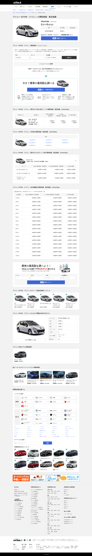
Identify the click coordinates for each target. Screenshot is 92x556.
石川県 (58, 504)
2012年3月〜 (33, 140)
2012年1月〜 (49, 140)
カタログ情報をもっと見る (30, 339)
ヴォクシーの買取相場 (18, 508)
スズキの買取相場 (34, 496)
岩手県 (55, 491)
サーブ (41, 432)
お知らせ (49, 546)
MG (40, 434)
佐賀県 (52, 529)
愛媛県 (55, 525)
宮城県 (58, 491)
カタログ (30, 6)
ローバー (29, 434)
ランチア (54, 434)
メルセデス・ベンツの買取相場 (36, 507)
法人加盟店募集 (67, 547)
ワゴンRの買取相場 (17, 512)
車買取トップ (16, 489)
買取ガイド (66, 502)
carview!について (39, 546)
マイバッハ (29, 432)
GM (53, 432)
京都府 (55, 514)
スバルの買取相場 (34, 503)
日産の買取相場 (34, 498)
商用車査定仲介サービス (68, 523)
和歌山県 (52, 516)
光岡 (15, 436)
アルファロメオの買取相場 (36, 521)
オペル (15, 434)
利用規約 (72, 546)
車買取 (52, 6)
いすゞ (15, 426)
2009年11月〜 (65, 142)
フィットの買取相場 (18, 510)
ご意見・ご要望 (73, 547)
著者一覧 (47, 547)
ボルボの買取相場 (34, 523)
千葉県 (48, 498)
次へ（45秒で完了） (46, 89)
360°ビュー (22, 6)
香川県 (52, 525)
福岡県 (48, 529)
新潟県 (48, 504)
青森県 (52, 491)
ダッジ (15, 430)
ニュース (59, 6)
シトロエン (42, 426)
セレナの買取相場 (17, 515)
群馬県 (58, 498)
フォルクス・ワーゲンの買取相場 (37, 509)
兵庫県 (52, 514)
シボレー (29, 428)
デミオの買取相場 (17, 519)
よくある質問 (66, 494)
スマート (29, 426)
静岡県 (55, 510)
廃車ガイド (66, 491)
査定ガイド (66, 500)
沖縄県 (48, 533)
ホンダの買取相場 (34, 494)
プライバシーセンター (65, 546)
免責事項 (76, 546)
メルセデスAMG (55, 436)
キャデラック (17, 428)
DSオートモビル (43, 436)
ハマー (66, 432)
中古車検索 (37, 6)
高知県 (58, 525)
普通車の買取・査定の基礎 (19, 491)
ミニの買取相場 (34, 514)
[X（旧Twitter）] (27, 540)
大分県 (48, 531)
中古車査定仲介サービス (68, 519)
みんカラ (31, 547)
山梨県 (48, 500)
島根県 (52, 520)
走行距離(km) (64, 275)
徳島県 (48, 525)
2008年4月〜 (49, 145)
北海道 (48, 491)
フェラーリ (67, 426)
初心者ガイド (66, 489)
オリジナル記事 (67, 6)
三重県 (58, 510)
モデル (32, 275)
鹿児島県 (55, 531)
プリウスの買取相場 (18, 503)
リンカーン (42, 428)
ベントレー (54, 428)
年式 (16, 55)
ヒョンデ (16, 432)
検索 (47, 443)
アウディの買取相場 (34, 512)
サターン (67, 434)
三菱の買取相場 (34, 505)
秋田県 (48, 493)
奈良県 (48, 516)
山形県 (52, 493)
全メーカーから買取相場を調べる (37, 489)
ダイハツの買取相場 (34, 500)
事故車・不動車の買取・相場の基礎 (20, 493)
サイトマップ (52, 547)
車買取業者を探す (51, 487)
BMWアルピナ (43, 430)
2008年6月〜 (33, 145)
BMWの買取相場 (34, 510)
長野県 (52, 504)
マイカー (76, 6)
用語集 (65, 493)
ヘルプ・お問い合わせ (68, 513)
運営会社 (45, 546)
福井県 (48, 506)
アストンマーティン (69, 428)
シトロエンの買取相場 (35, 519)
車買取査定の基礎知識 (69, 487)
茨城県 (52, 498)
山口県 (48, 522)
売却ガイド (66, 504)
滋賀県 (58, 514)
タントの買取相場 (17, 513)
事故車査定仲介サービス (68, 521)
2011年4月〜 (33, 142)
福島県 (55, 493)
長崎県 (55, 529)
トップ (15, 6)
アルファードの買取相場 (18, 506)
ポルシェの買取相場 (34, 516)
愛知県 (48, 510)
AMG (53, 430)
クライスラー (30, 430)
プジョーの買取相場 (34, 518)
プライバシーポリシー (56, 546)
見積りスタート (59, 38)
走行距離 (48, 55)
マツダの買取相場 (34, 502)
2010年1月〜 (49, 142)
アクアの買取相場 (17, 504)
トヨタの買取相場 (34, 491)
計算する (69, 57)
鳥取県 (48, 520)
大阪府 (48, 514)
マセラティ (54, 426)
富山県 (55, 504)
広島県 (58, 520)
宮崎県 (52, 531)
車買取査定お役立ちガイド (70, 498)
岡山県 (55, 520)
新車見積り (45, 6)
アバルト (29, 436)
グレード (33, 55)
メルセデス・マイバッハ (70, 436)
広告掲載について (59, 547)
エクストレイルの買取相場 (19, 517)
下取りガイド (66, 506)
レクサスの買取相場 (34, 493)
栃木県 (55, 498)
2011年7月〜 (65, 140)
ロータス (67, 430)
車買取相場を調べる (36, 487)
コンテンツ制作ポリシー (40, 547)
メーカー (17, 275)
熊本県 (58, 529)
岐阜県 (52, 510)
